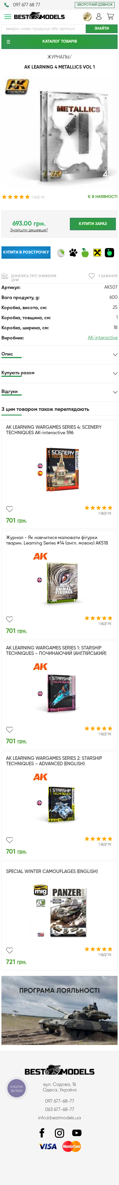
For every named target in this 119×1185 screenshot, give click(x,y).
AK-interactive (103, 338)
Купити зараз (93, 224)
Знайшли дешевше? (29, 230)
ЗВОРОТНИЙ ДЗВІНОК (95, 5)
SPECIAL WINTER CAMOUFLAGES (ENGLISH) (52, 872)
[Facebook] (42, 1133)
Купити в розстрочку (26, 252)
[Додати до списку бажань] (9, 509)
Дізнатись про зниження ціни (33, 278)
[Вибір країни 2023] (87, 20)
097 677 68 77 (26, 5)
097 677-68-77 (59, 1101)
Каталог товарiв (59, 41)
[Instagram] (59, 1133)
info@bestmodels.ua (59, 1118)
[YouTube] (77, 1133)
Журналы (58, 57)
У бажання (107, 276)
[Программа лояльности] (59, 1044)
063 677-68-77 (59, 1109)
